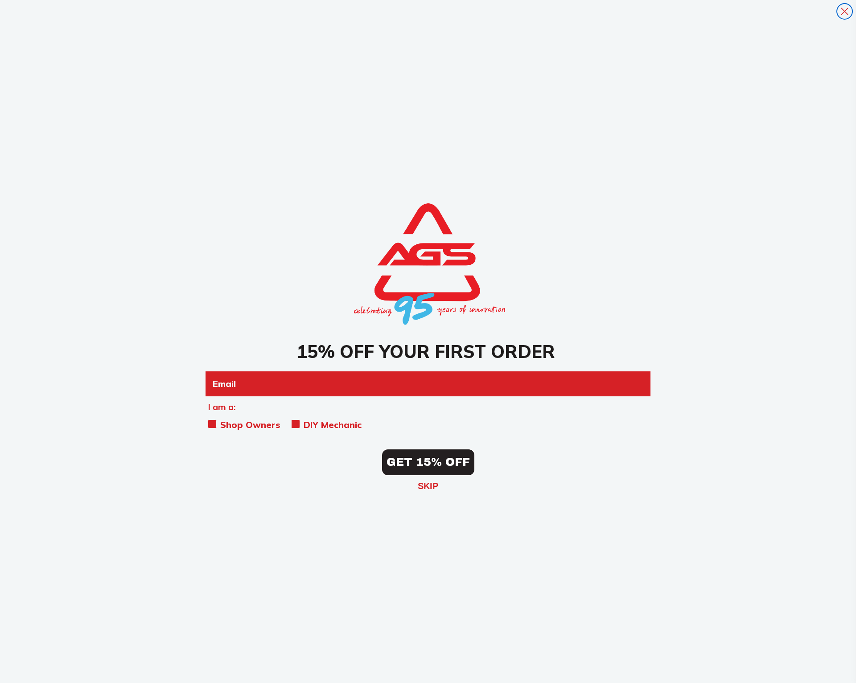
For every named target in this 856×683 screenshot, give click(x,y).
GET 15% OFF (428, 462)
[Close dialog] (844, 11)
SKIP (428, 486)
